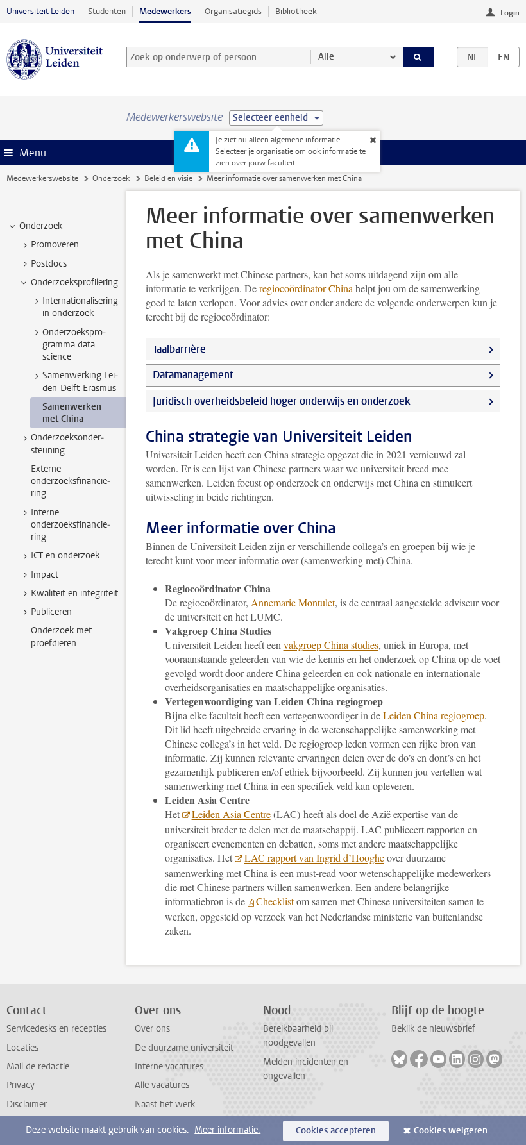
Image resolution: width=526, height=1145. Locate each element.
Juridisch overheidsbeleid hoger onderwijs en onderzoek (282, 401)
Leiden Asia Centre (231, 814)
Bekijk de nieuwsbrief (433, 1029)
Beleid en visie (168, 178)
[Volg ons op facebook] (419, 1059)
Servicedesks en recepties (56, 1029)
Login (510, 13)
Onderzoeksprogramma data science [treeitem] (74, 345)
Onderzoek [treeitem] (40, 226)
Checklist (275, 901)
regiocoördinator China (306, 288)
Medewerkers (165, 11)
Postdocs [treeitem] (49, 264)
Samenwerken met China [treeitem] (71, 413)
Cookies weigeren (451, 1130)
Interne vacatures (169, 1066)
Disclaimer (26, 1104)
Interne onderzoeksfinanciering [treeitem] (70, 525)
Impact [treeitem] (44, 575)
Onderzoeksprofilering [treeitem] (74, 282)
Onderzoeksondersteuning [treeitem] (67, 443)
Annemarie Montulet (293, 602)
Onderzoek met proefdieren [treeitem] (61, 636)
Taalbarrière (179, 349)
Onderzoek (111, 178)
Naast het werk (165, 1104)
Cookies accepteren (336, 1130)
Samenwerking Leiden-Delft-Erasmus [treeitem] (80, 381)
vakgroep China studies (331, 644)
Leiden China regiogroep (433, 715)
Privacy (20, 1085)
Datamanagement (193, 374)
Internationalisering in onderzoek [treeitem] (80, 307)
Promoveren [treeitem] (55, 244)
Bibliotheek (296, 11)
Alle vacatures (162, 1085)
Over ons (152, 1029)
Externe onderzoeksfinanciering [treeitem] (70, 481)
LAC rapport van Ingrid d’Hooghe (314, 857)
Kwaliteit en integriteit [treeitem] (74, 593)
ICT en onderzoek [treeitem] (65, 555)
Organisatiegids (233, 11)
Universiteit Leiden (40, 11)
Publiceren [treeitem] (51, 612)
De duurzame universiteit (184, 1048)
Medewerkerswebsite (42, 178)
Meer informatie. (227, 1130)
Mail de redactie (37, 1066)
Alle (326, 57)
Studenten (107, 11)
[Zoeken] (418, 57)
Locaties (22, 1048)
